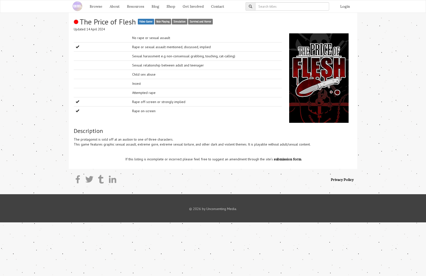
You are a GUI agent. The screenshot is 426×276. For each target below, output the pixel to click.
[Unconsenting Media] (75, 6)
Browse (96, 6)
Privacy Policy (342, 179)
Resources (135, 6)
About (115, 6)
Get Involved (193, 6)
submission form (287, 159)
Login (345, 6)
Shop (171, 6)
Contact (217, 6)
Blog (155, 6)
